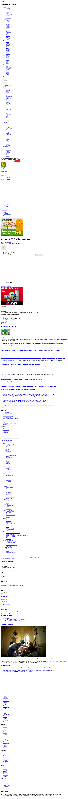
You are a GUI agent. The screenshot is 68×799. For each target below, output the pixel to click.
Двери (7, 513)
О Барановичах (6, 201)
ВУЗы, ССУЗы (9, 464)
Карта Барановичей (7, 420)
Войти (4, 86)
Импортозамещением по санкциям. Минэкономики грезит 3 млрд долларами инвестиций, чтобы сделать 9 (28, 394)
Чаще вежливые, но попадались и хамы (11, 318)
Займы (7, 503)
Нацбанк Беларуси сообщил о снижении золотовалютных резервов (19, 396)
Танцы (7, 530)
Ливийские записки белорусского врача (12, 620)
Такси (7, 474)
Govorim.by (3, 778)
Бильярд (8, 471)
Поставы (8, 63)
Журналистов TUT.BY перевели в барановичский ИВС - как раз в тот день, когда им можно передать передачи (33, 358)
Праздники (5, 504)
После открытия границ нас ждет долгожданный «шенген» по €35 (18, 671)
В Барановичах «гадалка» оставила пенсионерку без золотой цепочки (21, 364)
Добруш (7, 43)
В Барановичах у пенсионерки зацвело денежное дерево (16, 619)
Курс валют (4, 210)
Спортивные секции (10, 529)
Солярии (8, 489)
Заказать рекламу (7, 212)
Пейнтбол (8, 468)
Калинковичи (9, 46)
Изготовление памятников (12, 537)
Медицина (5, 450)
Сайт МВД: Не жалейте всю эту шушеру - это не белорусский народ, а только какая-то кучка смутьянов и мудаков (29, 670)
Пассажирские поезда (8, 416)
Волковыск (8, 32)
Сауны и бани (9, 467)
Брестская (5, 146)
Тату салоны (9, 493)
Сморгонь (8, 38)
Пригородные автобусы (8, 413)
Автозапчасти (9, 481)
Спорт (4, 524)
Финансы (5, 499)
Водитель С (3, 579)
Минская (5, 101)
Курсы (7, 460)
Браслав (7, 57)
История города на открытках (10, 621)
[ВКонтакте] (1, 306)
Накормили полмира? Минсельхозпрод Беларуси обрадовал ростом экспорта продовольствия (25, 395)
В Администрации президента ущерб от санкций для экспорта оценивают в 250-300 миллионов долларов (28, 405)
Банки (7, 500)
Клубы (7, 449)
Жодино (7, 24)
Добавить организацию (6, 286)
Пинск (7, 72)
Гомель (7, 42)
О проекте (5, 213)
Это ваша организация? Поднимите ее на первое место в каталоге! (10, 243)
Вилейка (8, 22)
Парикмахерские (9, 487)
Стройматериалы (10, 511)
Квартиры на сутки (10, 523)
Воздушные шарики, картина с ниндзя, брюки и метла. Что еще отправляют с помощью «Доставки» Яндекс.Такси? (29, 667)
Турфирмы (8, 519)
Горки (7, 12)
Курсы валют (6, 430)
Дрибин (7, 13)
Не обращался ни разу (7, 321)
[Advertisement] (34, 190)
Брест (7, 66)
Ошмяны (8, 36)
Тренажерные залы (10, 528)
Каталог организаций (7, 440)
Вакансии (5, 207)
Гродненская (6, 111)
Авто (4, 477)
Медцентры (8, 451)
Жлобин (8, 45)
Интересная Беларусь (7, 624)
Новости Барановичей (9, 326)
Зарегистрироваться (7, 87)
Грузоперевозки (9, 475)
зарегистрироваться (33, 312)
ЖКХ (7, 548)
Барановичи (8, 67)
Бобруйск (8, 9)
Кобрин (7, 69)
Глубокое (8, 58)
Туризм (5, 518)
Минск (7, 20)
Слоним (7, 37)
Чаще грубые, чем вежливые (8, 319)
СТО (7, 479)
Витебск (8, 56)
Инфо (2, 407)
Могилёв (8, 8)
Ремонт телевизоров (10, 534)
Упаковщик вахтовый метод (7, 570)
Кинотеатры (8, 469)
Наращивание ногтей (11, 494)
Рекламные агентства (11, 542)
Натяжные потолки (10, 515)
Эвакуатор (8, 485)
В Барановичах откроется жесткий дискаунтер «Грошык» (17, 371)
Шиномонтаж (9, 483)
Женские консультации (11, 455)
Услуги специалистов (8, 540)
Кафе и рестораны (10, 444)
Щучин (7, 39)
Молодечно (8, 25)
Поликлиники (9, 457)
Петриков (8, 49)
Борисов (8, 21)
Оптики (7, 456)
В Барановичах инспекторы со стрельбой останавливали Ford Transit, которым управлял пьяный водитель (32, 343)
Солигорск (8, 27)
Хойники (8, 54)
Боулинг (8, 470)
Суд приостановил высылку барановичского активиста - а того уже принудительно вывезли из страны (30, 350)
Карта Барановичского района (10, 421)
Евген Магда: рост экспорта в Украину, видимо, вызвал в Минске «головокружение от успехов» (26, 400)
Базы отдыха (9, 522)
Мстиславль (8, 16)
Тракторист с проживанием (7, 561)
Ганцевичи (8, 68)
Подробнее (3, 611)
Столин (7, 74)
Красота (5, 486)
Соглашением (48, 795)
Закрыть (2, 1)
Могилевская (6, 89)
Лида (7, 33)
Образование (6, 458)
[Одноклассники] (3, 306)
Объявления (6, 206)
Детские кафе (9, 445)
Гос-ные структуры (7, 547)
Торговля (5, 495)
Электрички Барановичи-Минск (10, 418)
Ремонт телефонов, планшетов (13, 533)
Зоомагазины (9, 498)
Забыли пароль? (6, 81)
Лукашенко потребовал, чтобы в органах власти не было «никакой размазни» (22, 399)
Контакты (5, 787)
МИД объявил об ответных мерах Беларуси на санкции (17, 397)
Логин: (5, 79)
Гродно (7, 31)
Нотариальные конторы (11, 545)
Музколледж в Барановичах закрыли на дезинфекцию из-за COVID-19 (21, 379)
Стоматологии (9, 454)
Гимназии (8, 463)
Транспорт (5, 473)
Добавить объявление (34, 557)
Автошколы (8, 461)
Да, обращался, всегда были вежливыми (11, 317)
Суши (7, 448)
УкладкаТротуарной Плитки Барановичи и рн (12, 587)
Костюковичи (9, 14)
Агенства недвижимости (11, 543)
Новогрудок (8, 34)
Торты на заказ (9, 507)
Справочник (6, 204)
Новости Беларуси (6, 391)
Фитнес (7, 527)
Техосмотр (8, 480)
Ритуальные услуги (10, 536)
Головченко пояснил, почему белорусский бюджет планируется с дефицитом (22, 402)
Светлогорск (9, 52)
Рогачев (7, 51)
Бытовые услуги (7, 531)
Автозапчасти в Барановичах (7, 244)
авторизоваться (23, 312)
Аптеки (7, 452)
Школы (7, 462)
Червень (8, 28)
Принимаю (3, 797)
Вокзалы (8, 476)
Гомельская (5, 122)
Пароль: (5, 80)
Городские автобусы (7, 412)
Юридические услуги (11, 541)
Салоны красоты (9, 488)
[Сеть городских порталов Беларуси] (10, 161)
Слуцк (7, 26)
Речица (7, 50)
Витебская (5, 136)
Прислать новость (7, 215)
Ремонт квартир (9, 517)
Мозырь (7, 48)
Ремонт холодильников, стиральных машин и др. (17, 535)
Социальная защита (10, 552)
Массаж (7, 491)
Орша (7, 61)
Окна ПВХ (8, 512)
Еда (4, 443)
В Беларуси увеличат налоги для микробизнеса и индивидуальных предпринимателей (24, 401)
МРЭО (7, 551)
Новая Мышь (4, 609)
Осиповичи (8, 18)
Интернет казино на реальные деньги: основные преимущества (17, 669)
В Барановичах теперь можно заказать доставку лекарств (17, 336)
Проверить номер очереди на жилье (12, 438)
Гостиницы (8, 521)
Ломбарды (8, 501)
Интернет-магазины (10, 497)
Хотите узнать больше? (6, 339)
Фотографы (8, 509)
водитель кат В (4, 596)
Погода (5, 205)
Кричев (7, 15)
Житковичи (8, 44)
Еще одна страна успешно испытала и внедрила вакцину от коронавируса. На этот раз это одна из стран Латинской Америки (31, 658)
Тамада (7, 506)
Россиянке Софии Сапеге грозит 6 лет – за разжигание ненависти (19, 403)
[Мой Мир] (5, 306)
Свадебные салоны (10, 505)
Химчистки (8, 539)
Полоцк (7, 62)
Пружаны (8, 73)
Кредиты (5, 431)
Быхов (7, 10)
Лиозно (7, 60)
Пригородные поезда (8, 417)
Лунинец (8, 70)
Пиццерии (8, 446)
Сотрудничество (7, 214)
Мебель (7, 516)
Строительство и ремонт (8, 510)
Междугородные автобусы (9, 414)
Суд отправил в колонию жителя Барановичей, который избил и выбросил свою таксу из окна (28, 386)
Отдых (4, 465)
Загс (7, 549)
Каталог (5, 202)
